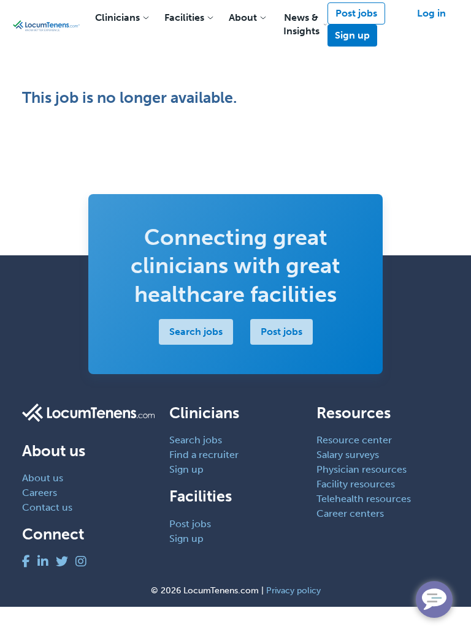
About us (42, 478)
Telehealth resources (363, 499)
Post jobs (356, 13)
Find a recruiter (204, 454)
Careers (39, 492)
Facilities (184, 17)
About (243, 17)
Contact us (47, 507)
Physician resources (361, 469)
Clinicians (117, 17)
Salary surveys (347, 454)
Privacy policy (293, 590)
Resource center (354, 440)
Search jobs (196, 331)
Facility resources (355, 484)
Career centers (350, 513)
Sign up (352, 35)
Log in (431, 13)
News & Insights (301, 24)
